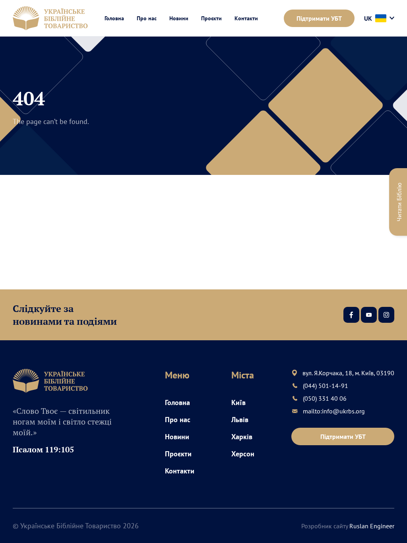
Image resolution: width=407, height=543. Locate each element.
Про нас (147, 18)
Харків (241, 436)
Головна (114, 18)
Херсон (242, 453)
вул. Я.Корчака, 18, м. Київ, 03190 (348, 373)
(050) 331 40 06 (325, 398)
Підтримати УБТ (319, 18)
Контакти (246, 18)
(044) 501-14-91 (325, 386)
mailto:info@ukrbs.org (334, 411)
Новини (178, 18)
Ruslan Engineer (371, 526)
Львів (239, 419)
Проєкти (211, 18)
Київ (238, 402)
